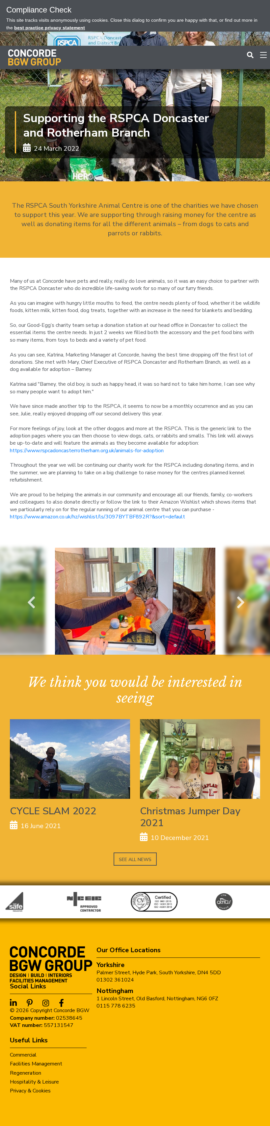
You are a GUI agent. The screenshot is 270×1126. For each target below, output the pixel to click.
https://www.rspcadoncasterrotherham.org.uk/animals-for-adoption (87, 450)
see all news (135, 859)
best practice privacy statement (49, 27)
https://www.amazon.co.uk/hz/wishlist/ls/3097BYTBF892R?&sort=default (97, 516)
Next (239, 601)
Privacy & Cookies (30, 1090)
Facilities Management (36, 1063)
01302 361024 (115, 979)
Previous (30, 601)
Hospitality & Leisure (34, 1082)
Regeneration (25, 1073)
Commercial (23, 1055)
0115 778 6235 (115, 1005)
